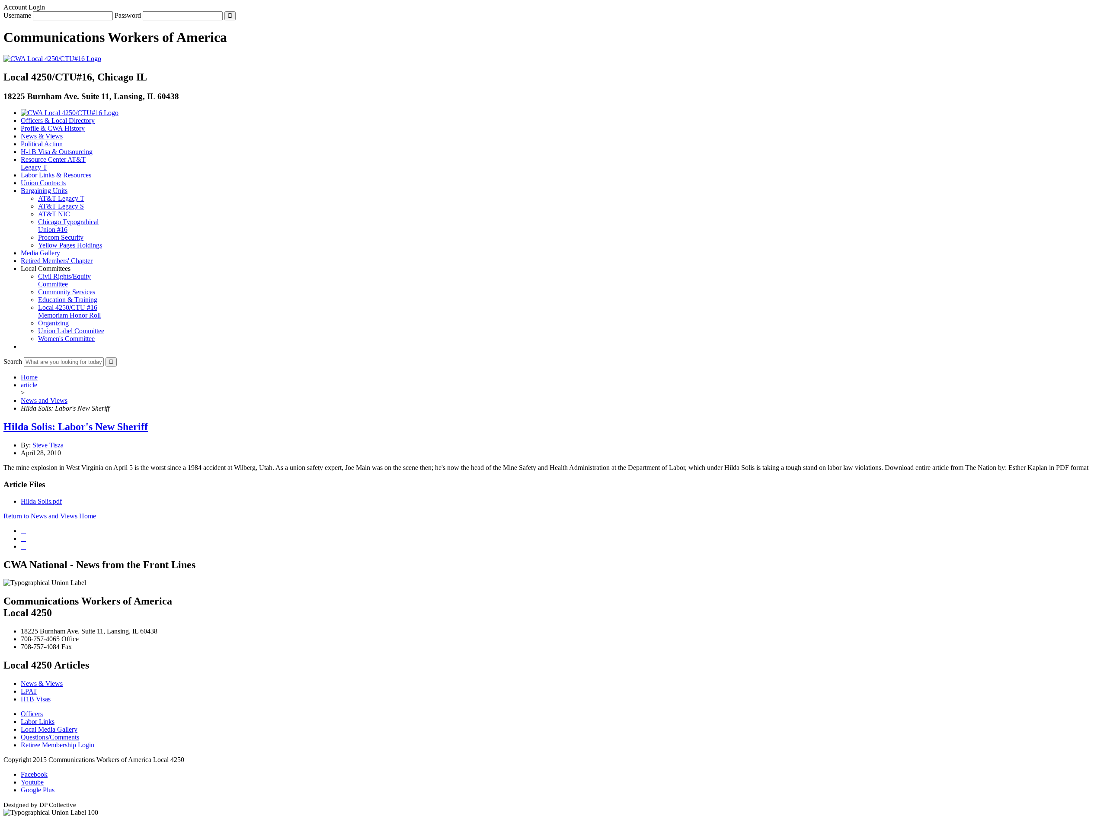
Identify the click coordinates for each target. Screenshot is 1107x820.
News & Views (42, 136)
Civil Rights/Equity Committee (64, 280)
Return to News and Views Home (49, 516)
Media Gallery (40, 253)
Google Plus (37, 790)
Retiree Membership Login (57, 745)
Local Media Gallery (49, 729)
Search (12, 361)
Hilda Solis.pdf (41, 501)
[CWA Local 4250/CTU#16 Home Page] (52, 58)
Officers (32, 713)
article (29, 385)
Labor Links (37, 721)
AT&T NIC (54, 214)
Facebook (34, 774)
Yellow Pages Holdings (70, 245)
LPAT (29, 691)
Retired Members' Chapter (57, 260)
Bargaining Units (44, 190)
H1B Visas (36, 699)
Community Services (66, 292)
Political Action (42, 144)
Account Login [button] (24, 7)
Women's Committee (66, 338)
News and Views (44, 400)
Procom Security (60, 237)
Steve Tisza (48, 445)
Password (128, 15)
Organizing (53, 323)
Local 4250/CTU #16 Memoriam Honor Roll (69, 311)
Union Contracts (43, 183)
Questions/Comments (50, 737)
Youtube (32, 782)
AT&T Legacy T (61, 198)
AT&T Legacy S (61, 206)
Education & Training (67, 299)
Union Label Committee (71, 330)
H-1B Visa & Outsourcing (57, 151)
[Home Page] (69, 112)
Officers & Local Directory (58, 120)
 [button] (23, 346)
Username (17, 15)
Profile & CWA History (53, 128)
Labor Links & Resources (56, 175)
